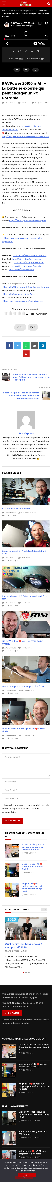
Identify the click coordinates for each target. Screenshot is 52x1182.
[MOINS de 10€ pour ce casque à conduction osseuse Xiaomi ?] (12, 851)
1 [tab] (23, 972)
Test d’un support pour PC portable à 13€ (23, 686)
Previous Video (9, 369)
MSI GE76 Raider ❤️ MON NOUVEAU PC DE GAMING (22, 642)
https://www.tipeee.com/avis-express (27, 220)
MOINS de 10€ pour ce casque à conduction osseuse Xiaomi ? (33, 847)
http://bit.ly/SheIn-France (21, 269)
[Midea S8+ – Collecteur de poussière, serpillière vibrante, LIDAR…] (9, 1118)
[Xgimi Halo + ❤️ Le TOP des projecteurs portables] (9, 1157)
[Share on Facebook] (9, 345)
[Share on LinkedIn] (42, 345)
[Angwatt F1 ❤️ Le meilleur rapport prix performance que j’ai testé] (12, 890)
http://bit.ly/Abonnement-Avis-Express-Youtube (25, 136)
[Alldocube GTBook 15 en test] (26, 491)
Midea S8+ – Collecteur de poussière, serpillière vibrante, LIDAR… (34, 1114)
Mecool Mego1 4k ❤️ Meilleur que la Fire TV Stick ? (33, 867)
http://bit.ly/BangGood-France (29, 262)
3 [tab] (29, 972)
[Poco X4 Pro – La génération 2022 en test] (9, 1138)
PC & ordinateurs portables (23, 10)
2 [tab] (26, 972)
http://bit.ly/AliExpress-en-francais (29, 255)
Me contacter (12, 1013)
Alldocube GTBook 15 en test (16, 508)
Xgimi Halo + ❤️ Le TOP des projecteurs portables (32, 1152)
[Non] (24, 1177)
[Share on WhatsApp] (26, 345)
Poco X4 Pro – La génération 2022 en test (33, 1133)
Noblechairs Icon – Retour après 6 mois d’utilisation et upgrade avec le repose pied (31, 377)
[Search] (48, 3)
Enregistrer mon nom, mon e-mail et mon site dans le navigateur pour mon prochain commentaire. (25, 808)
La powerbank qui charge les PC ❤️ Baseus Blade (23, 730)
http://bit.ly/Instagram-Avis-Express (19, 294)
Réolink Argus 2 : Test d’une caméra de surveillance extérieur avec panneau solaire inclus (21, 395)
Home (4, 10)
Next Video (44, 387)
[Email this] (34, 345)
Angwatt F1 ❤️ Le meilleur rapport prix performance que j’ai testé (32, 887)
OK (26, 1175)
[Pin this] (26, 353)
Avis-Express (10, 103)
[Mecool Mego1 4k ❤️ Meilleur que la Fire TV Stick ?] (12, 870)
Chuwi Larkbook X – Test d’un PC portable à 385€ (24, 552)
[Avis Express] (26, 4)
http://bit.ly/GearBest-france (26, 259)
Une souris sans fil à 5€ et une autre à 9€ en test (24, 597)
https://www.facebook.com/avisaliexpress (22, 301)
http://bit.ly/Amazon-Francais (26, 266)
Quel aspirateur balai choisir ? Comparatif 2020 (23, 945)
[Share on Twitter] (17, 345)
